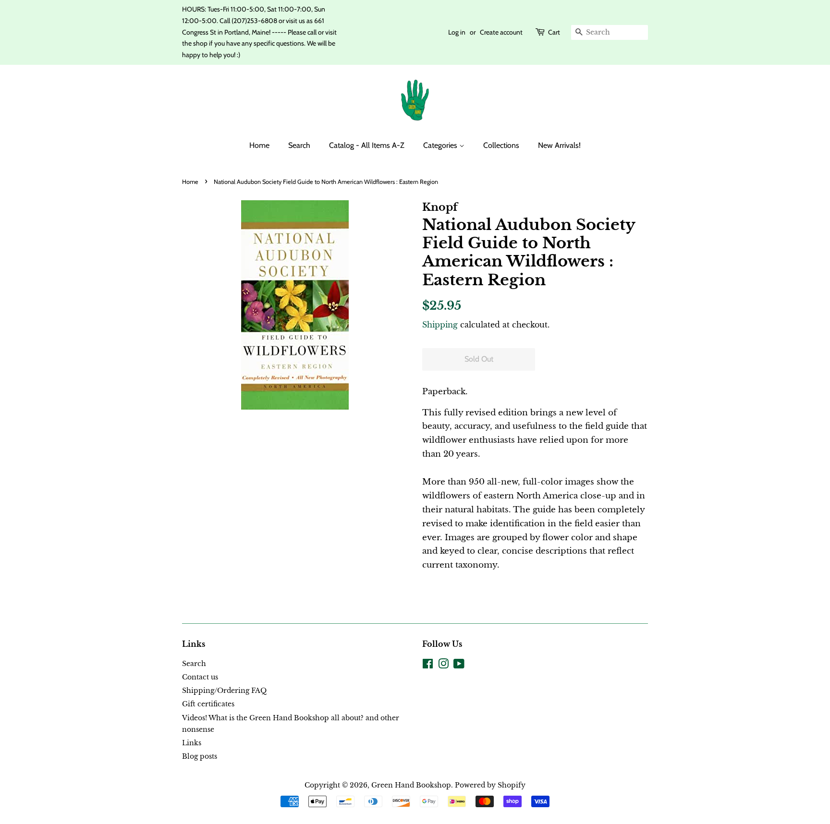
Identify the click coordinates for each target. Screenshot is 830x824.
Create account (501, 32)
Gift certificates (208, 704)
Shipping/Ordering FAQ (224, 690)
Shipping (440, 324)
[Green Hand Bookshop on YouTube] (458, 665)
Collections (501, 145)
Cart (554, 32)
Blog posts (199, 756)
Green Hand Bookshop (411, 785)
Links (191, 743)
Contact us (200, 677)
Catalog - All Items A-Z (366, 145)
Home (259, 145)
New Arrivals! (559, 145)
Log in (456, 32)
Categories (441, 145)
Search (299, 145)
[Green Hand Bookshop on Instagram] (443, 665)
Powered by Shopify (490, 785)
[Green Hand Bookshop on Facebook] (427, 665)
